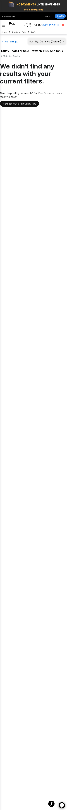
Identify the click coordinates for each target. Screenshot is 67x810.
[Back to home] (12, 25)
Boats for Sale (19, 32)
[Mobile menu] (3, 25)
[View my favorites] (63, 25)
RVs (20, 16)
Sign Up (60, 16)
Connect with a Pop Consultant (19, 103)
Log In (47, 16)
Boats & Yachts (8, 16)
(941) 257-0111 (50, 25)
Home (4, 32)
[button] (51, 804)
